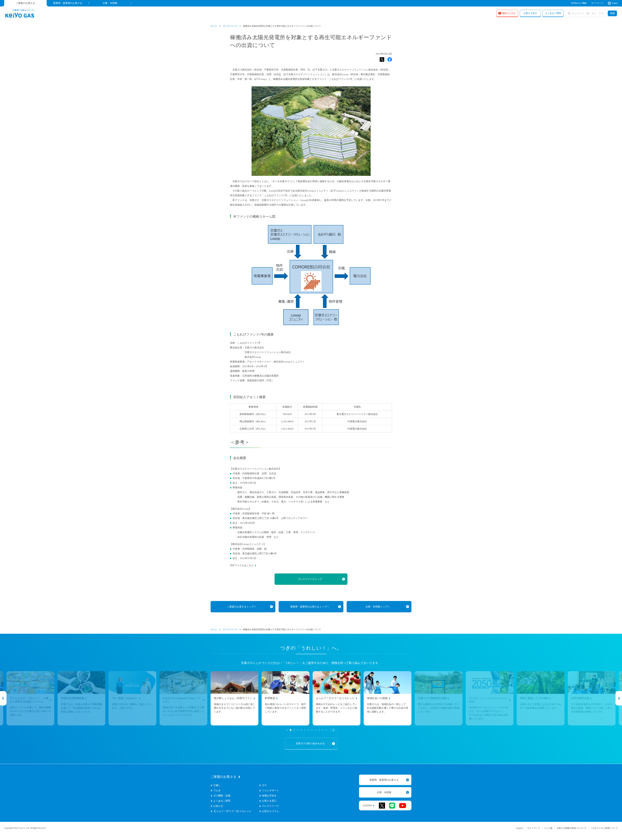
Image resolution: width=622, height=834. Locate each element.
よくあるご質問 (221, 800)
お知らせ (218, 806)
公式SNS (367, 805)
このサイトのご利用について (604, 828)
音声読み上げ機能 (579, 3)
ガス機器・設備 (221, 795)
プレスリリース (270, 806)
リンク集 (548, 828)
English (615, 3)
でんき (217, 790)
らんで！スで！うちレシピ (232, 811)
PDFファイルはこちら (242, 565)
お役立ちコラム (270, 811)
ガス (264, 785)
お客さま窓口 (269, 800)
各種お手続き (269, 795)
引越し (217, 785)
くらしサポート (270, 790)
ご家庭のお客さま (223, 776)
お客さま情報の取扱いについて (571, 828)
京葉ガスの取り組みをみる (310, 743)
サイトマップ (597, 3)
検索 (612, 13)
